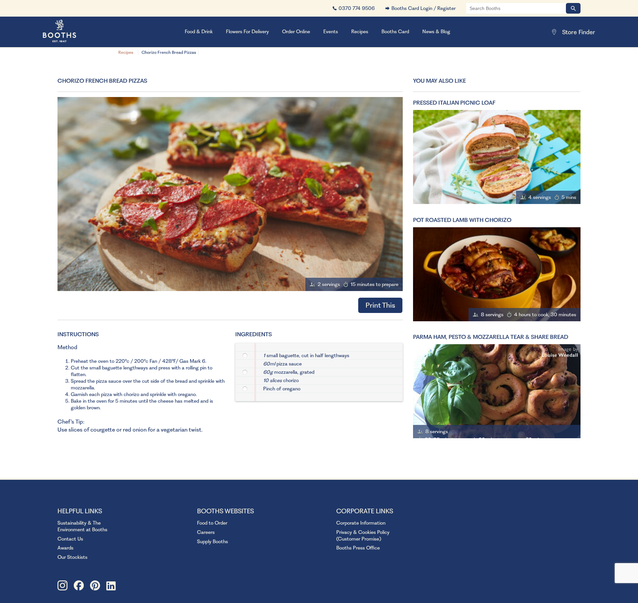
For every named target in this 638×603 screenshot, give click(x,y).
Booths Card (395, 32)
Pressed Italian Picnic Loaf (454, 102)
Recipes (125, 52)
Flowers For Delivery (247, 32)
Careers (206, 532)
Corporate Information (360, 523)
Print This (380, 305)
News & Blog (436, 32)
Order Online (296, 32)
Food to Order (212, 523)
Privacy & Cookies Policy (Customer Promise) (362, 535)
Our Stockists (72, 557)
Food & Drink (199, 32)
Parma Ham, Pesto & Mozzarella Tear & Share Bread (490, 337)
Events (330, 32)
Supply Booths (212, 542)
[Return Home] (68, 32)
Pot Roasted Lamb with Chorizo (462, 220)
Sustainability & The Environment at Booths (82, 526)
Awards (65, 548)
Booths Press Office (358, 548)
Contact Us (70, 539)
